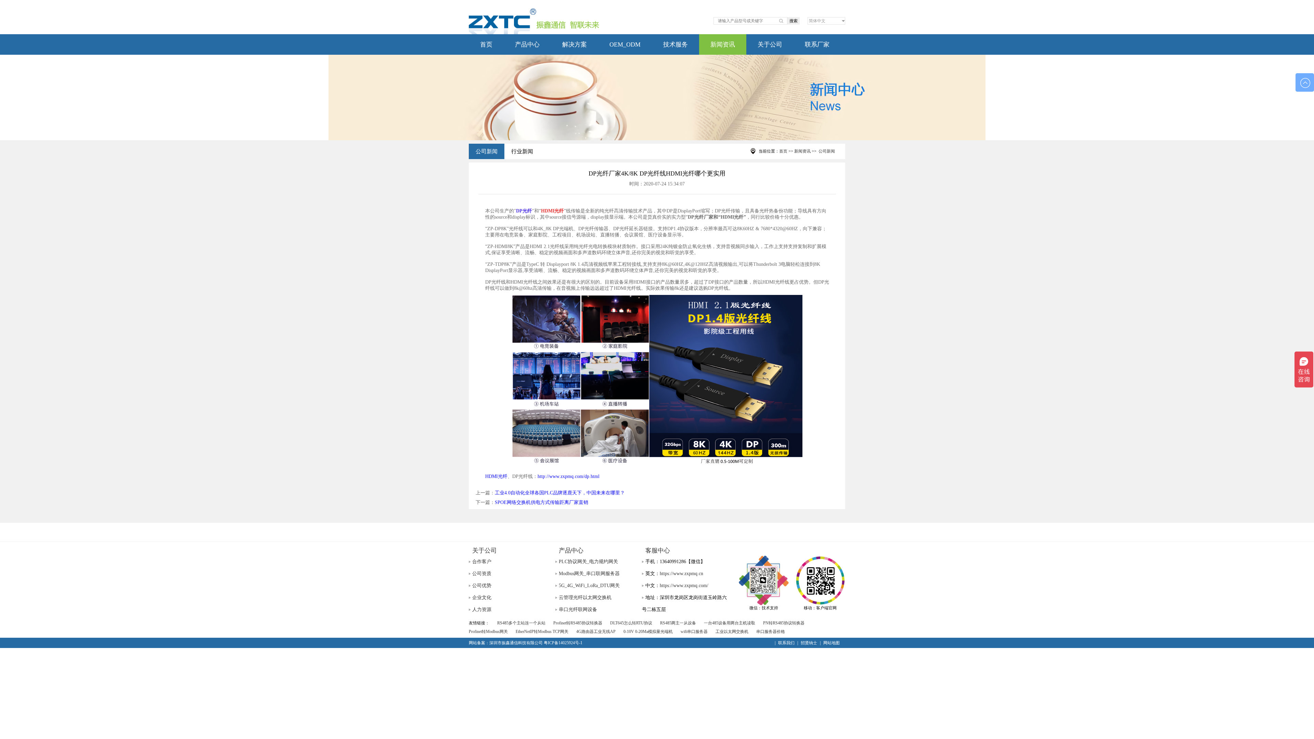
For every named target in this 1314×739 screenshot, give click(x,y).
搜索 (793, 20)
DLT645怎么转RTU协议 (631, 623)
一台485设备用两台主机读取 (729, 623)
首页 (486, 44)
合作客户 (481, 561)
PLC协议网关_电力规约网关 (588, 561)
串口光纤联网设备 (578, 609)
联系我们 (786, 642)
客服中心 (657, 550)
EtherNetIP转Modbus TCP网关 (542, 631)
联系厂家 (817, 44)
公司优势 (481, 585)
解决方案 (574, 44)
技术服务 (675, 44)
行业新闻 (522, 151)
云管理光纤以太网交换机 (585, 597)
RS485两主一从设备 (678, 623)
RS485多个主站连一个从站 (521, 623)
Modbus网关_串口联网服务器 (589, 573)
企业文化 (481, 597)
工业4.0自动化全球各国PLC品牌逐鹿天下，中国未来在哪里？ (560, 492)
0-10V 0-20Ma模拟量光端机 (648, 631)
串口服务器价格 (770, 631)
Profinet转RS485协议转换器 (577, 623)
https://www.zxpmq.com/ (684, 585)
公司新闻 (487, 151)
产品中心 (527, 44)
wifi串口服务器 (694, 631)
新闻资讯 (722, 44)
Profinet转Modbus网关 (488, 631)
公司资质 (481, 573)
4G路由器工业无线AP (596, 631)
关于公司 (770, 44)
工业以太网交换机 (732, 631)
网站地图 (831, 642)
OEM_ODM (625, 44)
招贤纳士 (809, 642)
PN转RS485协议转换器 (783, 623)
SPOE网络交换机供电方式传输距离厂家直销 (541, 502)
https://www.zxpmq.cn (681, 573)
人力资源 (481, 609)
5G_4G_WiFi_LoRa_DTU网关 (589, 585)
